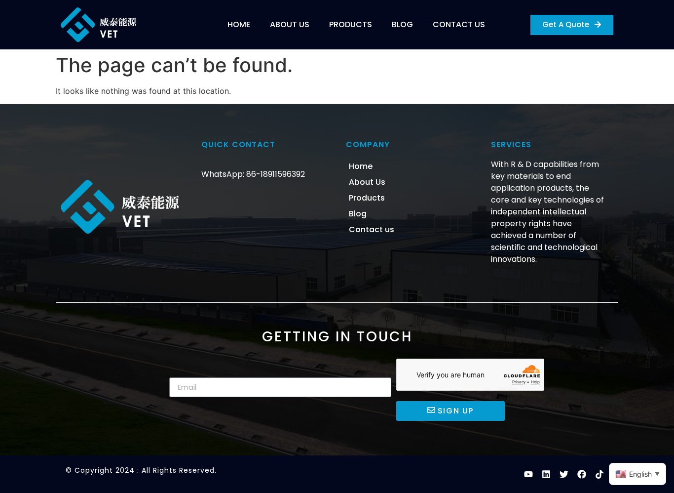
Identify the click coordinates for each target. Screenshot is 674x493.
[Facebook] (582, 474)
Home (238, 24)
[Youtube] (528, 474)
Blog (402, 24)
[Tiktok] (599, 474)
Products (350, 24)
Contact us (459, 24)
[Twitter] (564, 474)
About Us (289, 24)
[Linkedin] (546, 474)
